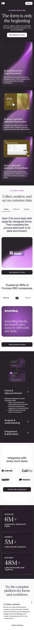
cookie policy (9, 618)
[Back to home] (4, 3)
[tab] (6, 209)
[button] (7, 339)
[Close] (32, 602)
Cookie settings (17, 625)
